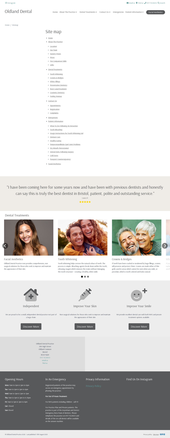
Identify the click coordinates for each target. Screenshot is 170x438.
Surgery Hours (55, 54)
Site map (156, 434)
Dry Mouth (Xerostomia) (59, 148)
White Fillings (55, 81)
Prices (52, 57)
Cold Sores (54, 155)
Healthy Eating (55, 140)
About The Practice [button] (67, 12)
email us (45, 360)
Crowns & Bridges (56, 78)
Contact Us (52, 101)
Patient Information (55, 121)
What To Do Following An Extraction (64, 126)
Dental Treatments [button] (87, 12)
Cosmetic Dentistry (57, 92)
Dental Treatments (55, 69)
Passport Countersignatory (60, 159)
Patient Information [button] (133, 12)
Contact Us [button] (104, 12)
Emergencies (118, 12)
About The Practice (55, 41)
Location (53, 46)
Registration (54, 109)
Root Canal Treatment (58, 89)
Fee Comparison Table (58, 61)
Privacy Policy (93, 386)
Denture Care (55, 137)
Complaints (54, 113)
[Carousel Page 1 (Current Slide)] (82, 277)
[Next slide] (165, 246)
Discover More (31, 326)
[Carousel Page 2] (85, 277)
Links (52, 65)
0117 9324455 (45, 357)
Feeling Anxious (56, 96)
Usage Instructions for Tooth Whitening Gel (66, 133)
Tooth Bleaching (56, 129)
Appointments (55, 105)
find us (45, 363)
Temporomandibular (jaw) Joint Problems (65, 144)
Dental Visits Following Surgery (62, 152)
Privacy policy (147, 434)
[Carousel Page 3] (88, 277)
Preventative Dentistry (58, 85)
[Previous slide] (5, 246)
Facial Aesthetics (156, 12)
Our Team (53, 50)
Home (55, 12)
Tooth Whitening (56, 74)
